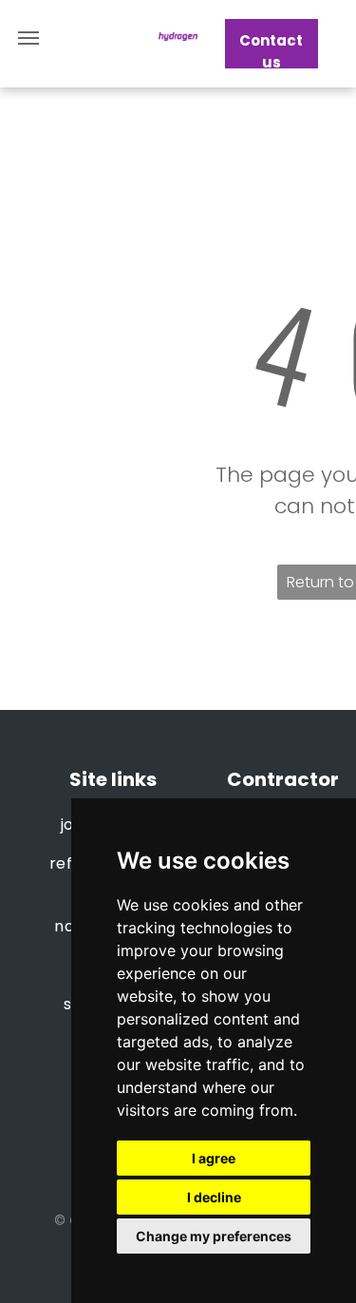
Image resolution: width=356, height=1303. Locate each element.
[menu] (28, 38)
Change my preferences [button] (213, 1236)
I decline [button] (214, 1197)
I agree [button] (213, 1158)
